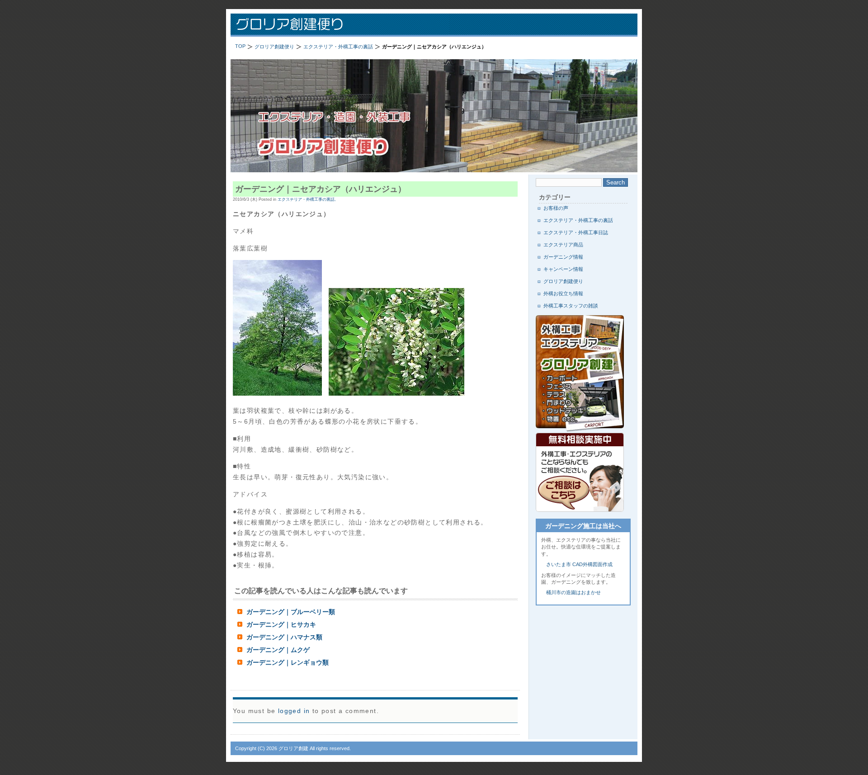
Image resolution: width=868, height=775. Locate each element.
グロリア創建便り (348, 25)
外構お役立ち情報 (563, 293)
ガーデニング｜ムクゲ (278, 649)
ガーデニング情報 (563, 257)
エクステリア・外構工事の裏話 (578, 220)
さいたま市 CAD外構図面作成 (579, 564)
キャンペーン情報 (563, 269)
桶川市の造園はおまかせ (573, 592)
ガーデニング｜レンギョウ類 (287, 662)
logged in (294, 710)
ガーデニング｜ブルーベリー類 (290, 611)
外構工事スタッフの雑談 (570, 305)
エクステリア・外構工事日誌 (575, 232)
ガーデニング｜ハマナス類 (284, 637)
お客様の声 (555, 208)
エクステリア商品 (563, 244)
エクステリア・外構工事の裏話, (307, 199)
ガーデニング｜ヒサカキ (281, 624)
